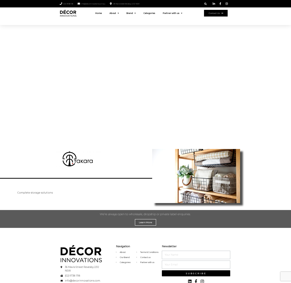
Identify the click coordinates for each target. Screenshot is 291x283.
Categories (149, 13)
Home (98, 13)
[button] (216, 13)
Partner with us (171, 13)
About (112, 13)
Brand (129, 13)
